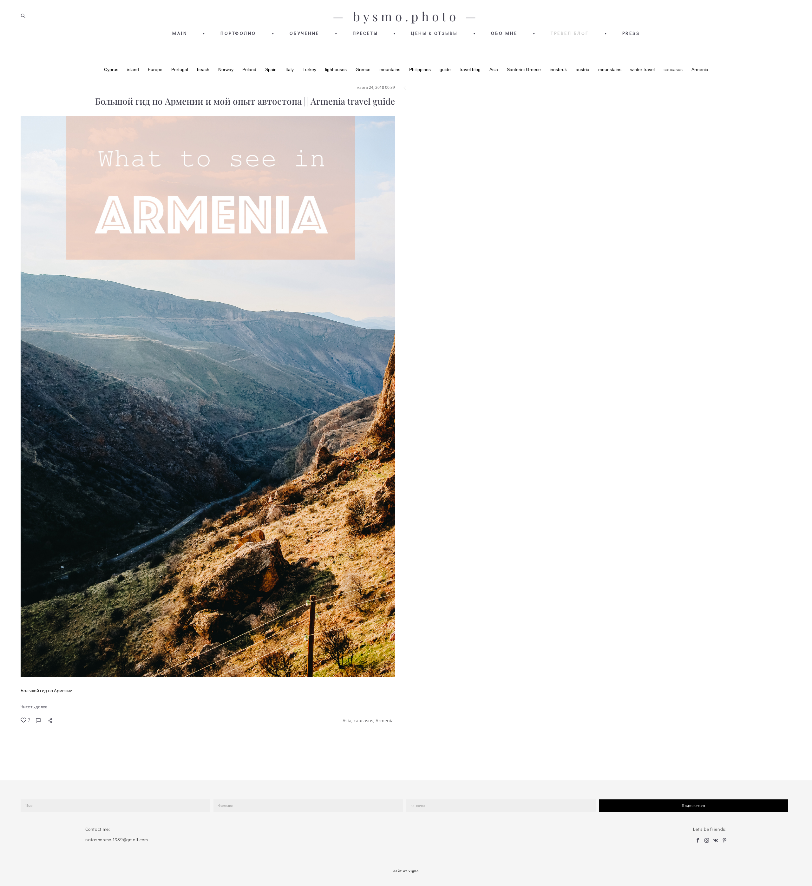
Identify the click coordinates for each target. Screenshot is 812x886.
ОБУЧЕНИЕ (304, 33)
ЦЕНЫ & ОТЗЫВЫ (434, 33)
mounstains (610, 69)
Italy (290, 69)
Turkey (310, 69)
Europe (156, 69)
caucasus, (365, 721)
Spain (271, 69)
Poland (250, 69)
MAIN (179, 33)
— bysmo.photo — (406, 16)
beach (204, 69)
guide (446, 69)
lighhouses (336, 69)
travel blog (471, 69)
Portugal (180, 69)
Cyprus (112, 69)
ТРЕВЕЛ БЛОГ (570, 33)
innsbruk (559, 69)
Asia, (348, 721)
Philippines (420, 69)
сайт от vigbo (406, 871)
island (133, 69)
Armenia (699, 69)
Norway (226, 69)
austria (583, 69)
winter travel (643, 69)
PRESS (631, 33)
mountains (390, 69)
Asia (494, 69)
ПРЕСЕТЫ (365, 33)
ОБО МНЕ (504, 33)
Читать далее (34, 707)
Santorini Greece (524, 69)
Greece (364, 69)
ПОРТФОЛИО (238, 33)
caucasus (674, 69)
